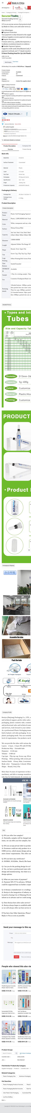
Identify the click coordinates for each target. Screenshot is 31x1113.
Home (3, 12)
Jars (3, 1060)
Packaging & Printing (11, 12)
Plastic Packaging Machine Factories (13, 1088)
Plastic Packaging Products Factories (13, 1084)
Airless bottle (20, 1057)
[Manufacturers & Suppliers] (15, 3)
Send (16, 957)
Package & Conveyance (23, 12)
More (3, 1100)
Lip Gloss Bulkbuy (8, 1097)
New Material (20, 1060)
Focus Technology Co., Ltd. (22, 1106)
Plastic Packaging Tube (9, 1076)
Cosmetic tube (5, 1057)
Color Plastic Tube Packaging (11, 1093)
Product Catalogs (26, 1053)
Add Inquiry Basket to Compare (12, 140)
